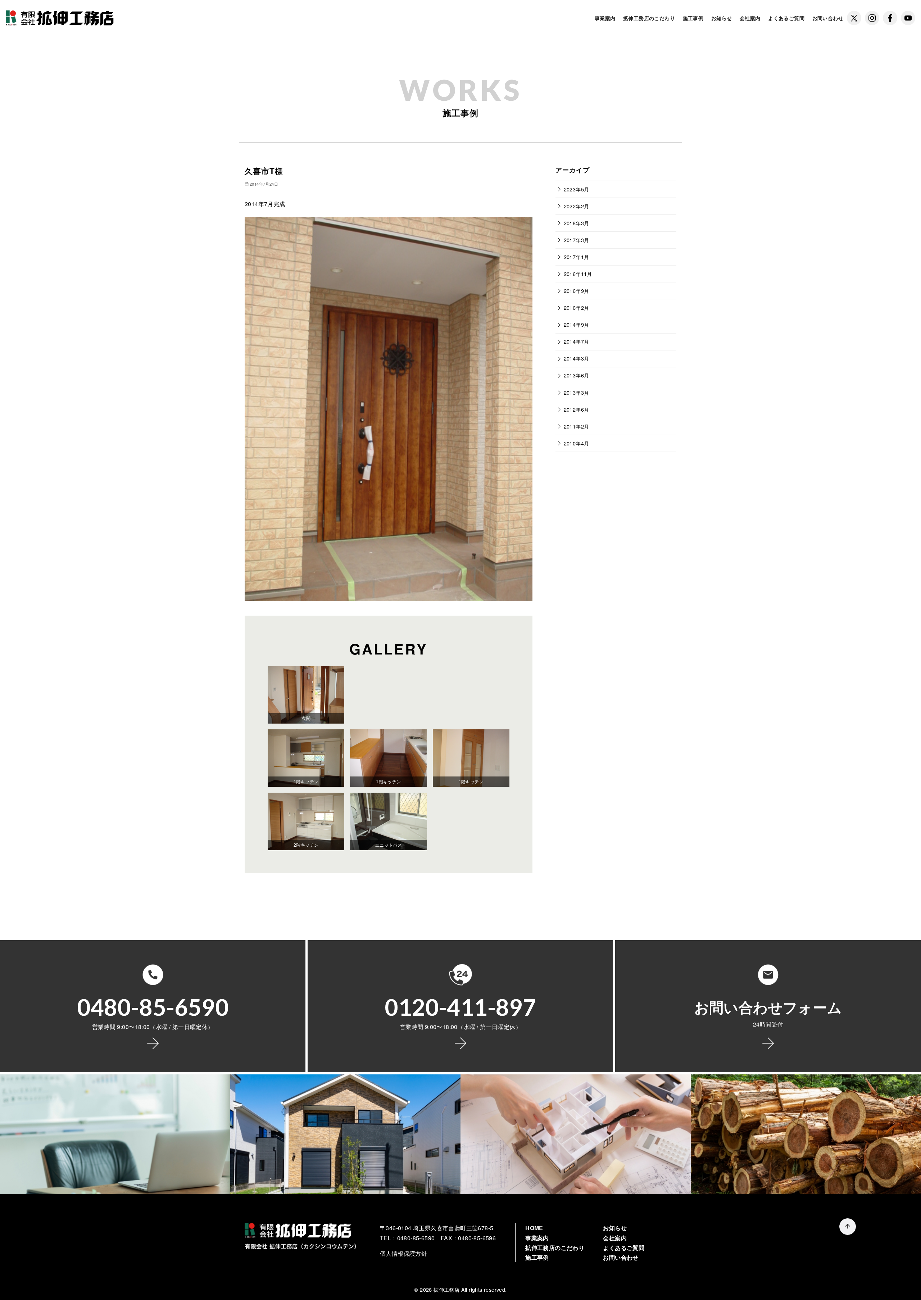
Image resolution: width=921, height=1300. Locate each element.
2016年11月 (578, 273)
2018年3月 (576, 223)
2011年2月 (576, 426)
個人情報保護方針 (403, 1253)
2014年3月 (576, 358)
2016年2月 (576, 307)
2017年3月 (576, 240)
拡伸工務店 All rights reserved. (470, 1289)
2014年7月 (576, 341)
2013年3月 (576, 392)
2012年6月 (576, 409)
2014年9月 (576, 324)
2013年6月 (576, 375)
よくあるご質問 (786, 18)
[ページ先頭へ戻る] (847, 1226)
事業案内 (605, 18)
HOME (534, 1228)
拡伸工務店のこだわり (649, 18)
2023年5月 (576, 189)
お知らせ (721, 18)
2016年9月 (576, 290)
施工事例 (693, 18)
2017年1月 (576, 257)
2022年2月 (576, 206)
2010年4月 (576, 443)
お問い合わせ (827, 18)
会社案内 (750, 18)
